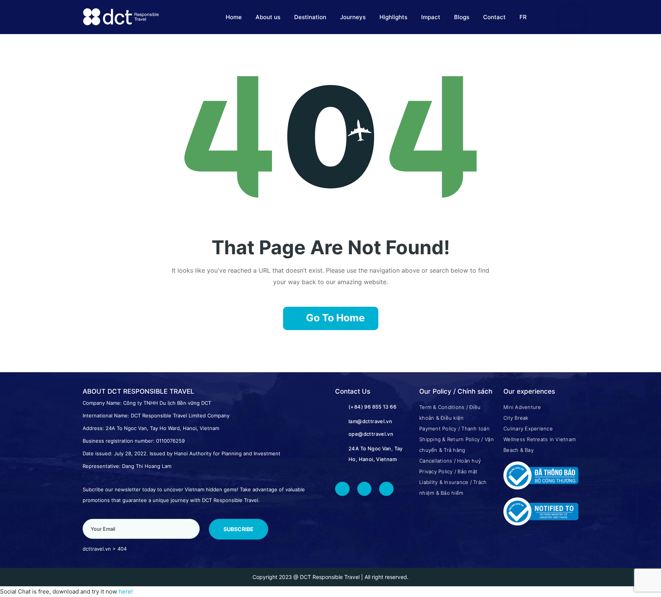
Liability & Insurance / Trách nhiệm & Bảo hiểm (453, 487)
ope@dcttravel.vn (370, 434)
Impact (430, 17)
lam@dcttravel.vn (370, 421)
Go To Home (335, 318)
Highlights (393, 17)
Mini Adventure (522, 407)
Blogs (461, 17)
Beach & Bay (518, 450)
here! (126, 591)
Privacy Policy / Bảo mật (448, 471)
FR (523, 17)
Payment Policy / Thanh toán (454, 428)
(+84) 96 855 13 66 (372, 407)
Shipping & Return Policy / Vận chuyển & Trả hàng (456, 444)
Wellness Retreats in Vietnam (539, 439)
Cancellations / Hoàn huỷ (450, 461)
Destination (310, 17)
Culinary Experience (528, 428)
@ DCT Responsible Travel (326, 577)
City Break (516, 418)
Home (234, 17)
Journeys (353, 17)
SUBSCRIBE (238, 529)
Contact (494, 17)
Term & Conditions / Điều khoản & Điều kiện (449, 412)
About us (268, 17)
